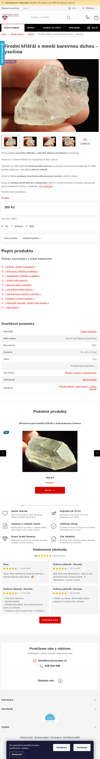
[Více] (92, 28)
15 (77, 505)
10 (59, 505)
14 (73, 505)
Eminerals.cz (56, 737)
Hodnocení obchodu (50, 549)
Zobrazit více (50, 620)
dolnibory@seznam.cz (52, 660)
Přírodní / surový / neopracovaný (81, 373)
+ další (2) (85, 143)
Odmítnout (61, 747)
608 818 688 (88, 17)
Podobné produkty (31, 238)
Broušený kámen (41, 737)
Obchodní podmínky (10, 8)
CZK (73, 8)
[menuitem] (13, 28)
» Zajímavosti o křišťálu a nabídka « (22, 276)
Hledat (68, 17)
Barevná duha (90, 380)
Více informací (46, 186)
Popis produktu (10, 238)
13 (70, 505)
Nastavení (17, 754)
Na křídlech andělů (71, 737)
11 (62, 505)
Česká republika (88, 331)
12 (66, 505)
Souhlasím (82, 747)
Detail (48, 490)
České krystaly (26, 737)
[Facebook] (60, 681)
